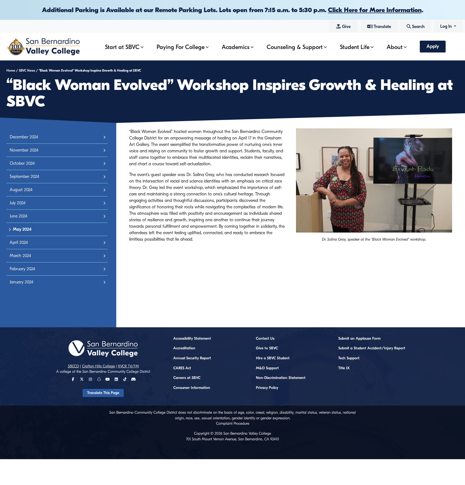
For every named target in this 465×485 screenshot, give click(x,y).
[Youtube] (107, 379)
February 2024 (22, 268)
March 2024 (20, 255)
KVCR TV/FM (128, 366)
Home (10, 70)
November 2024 (24, 150)
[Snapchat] (99, 379)
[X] (82, 379)
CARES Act (182, 368)
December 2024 (24, 137)
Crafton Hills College (98, 366)
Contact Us (265, 338)
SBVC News (27, 70)
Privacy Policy (267, 388)
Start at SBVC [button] (122, 47)
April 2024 (19, 242)
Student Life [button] (354, 47)
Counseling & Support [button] (295, 47)
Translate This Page (103, 393)
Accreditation (184, 348)
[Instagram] (90, 379)
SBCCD (73, 366)
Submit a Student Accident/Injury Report (371, 348)
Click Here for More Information (375, 10)
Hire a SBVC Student (273, 358)
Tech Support (349, 358)
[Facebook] (73, 379)
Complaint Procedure (232, 423)
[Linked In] (116, 379)
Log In (446, 26)
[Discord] (133, 379)
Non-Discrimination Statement (280, 378)
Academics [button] (235, 47)
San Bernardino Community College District (116, 372)
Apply (433, 46)
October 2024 (22, 163)
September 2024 (24, 176)
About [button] (395, 47)
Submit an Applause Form (359, 338)
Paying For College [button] (181, 47)
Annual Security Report (192, 358)
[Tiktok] (124, 379)
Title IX (344, 368)
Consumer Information (191, 388)
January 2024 (21, 282)
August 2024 (21, 189)
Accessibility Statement (192, 338)
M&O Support (267, 368)
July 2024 (18, 203)
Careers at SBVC (186, 378)
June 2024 (18, 216)
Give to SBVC (267, 348)
